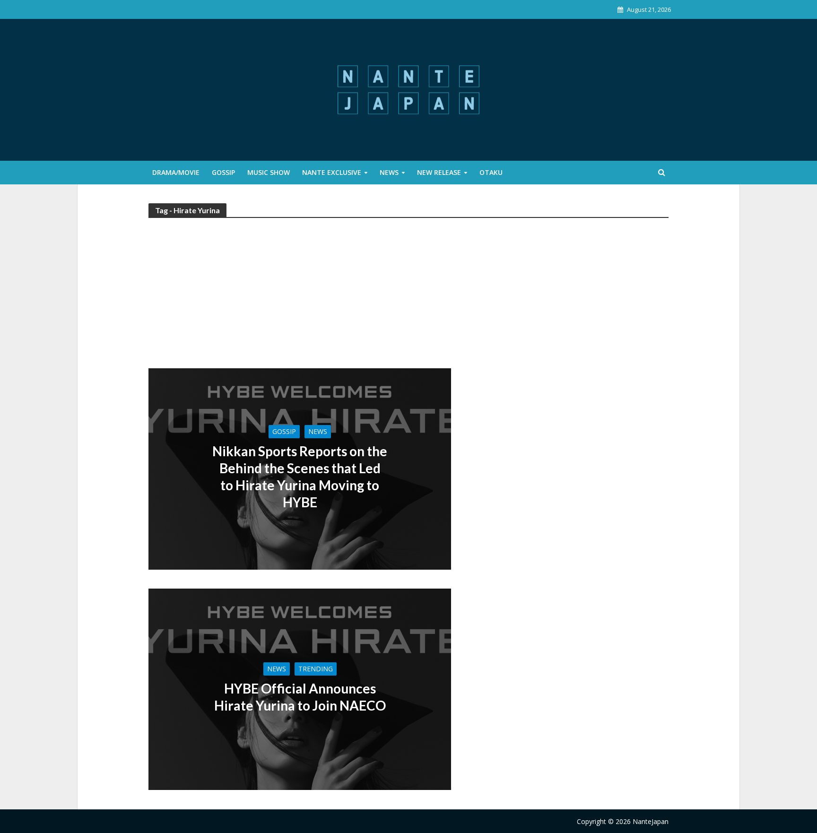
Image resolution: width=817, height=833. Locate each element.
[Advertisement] (408, 297)
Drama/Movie (176, 172)
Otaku (491, 172)
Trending (315, 668)
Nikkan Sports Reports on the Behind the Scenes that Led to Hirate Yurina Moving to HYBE (299, 476)
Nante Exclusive (331, 172)
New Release (439, 172)
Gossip (223, 172)
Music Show (268, 172)
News (389, 172)
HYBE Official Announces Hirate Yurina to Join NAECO (300, 696)
